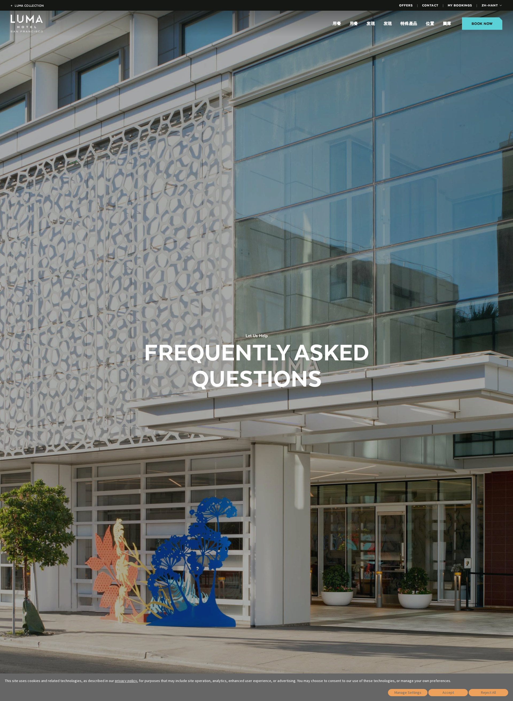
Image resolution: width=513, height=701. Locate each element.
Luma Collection (27, 5)
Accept (448, 692)
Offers (406, 5)
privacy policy (126, 680)
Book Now (482, 24)
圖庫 (447, 24)
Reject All (488, 692)
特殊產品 (409, 24)
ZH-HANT (490, 5)
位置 (430, 24)
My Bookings (460, 5)
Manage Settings (407, 692)
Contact (430, 5)
